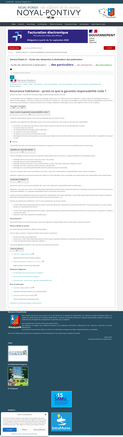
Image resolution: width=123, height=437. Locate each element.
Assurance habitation (51, 84)
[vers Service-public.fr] (23, 81)
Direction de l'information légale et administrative (26, 303)
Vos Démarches (42, 24)
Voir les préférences (39, 429)
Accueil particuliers (16, 84)
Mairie (13, 24)
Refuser (24, 429)
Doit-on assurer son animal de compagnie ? (26, 276)
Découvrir (21, 24)
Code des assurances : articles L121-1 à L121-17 (28, 261)
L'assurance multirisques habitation (24, 295)
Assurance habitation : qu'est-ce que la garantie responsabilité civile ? (80, 84)
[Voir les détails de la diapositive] (61, 36)
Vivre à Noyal (31, 24)
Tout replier (14, 106)
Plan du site (64, 434)
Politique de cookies (16, 433)
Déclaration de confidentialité (29, 433)
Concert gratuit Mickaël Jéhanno (33, 48)
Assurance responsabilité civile (23, 288)
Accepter (9, 429)
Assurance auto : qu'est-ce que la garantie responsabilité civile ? (32, 280)
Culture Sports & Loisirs (98, 24)
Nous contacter (73, 434)
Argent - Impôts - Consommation (33, 84)
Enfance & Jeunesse (56, 24)
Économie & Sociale (71, 24)
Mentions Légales (54, 434)
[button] (45, 414)
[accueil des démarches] (11, 70)
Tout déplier (22, 106)
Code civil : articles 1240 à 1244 (23, 254)
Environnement (84, 24)
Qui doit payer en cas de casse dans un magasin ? (28, 273)
